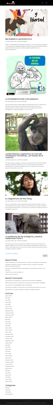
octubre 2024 (8, 338)
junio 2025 (7, 321)
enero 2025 (8, 332)
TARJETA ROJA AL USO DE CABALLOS (14, 272)
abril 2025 (7, 325)
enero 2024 (8, 358)
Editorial (7, 387)
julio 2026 (7, 298)
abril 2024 (7, 351)
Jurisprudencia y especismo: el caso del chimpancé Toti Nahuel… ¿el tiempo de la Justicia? (24, 156)
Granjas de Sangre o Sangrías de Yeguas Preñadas (27, 289)
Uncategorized (9, 394)
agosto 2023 (8, 368)
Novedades (24, 41)
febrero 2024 (8, 355)
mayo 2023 (8, 375)
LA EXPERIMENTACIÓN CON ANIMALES (21, 99)
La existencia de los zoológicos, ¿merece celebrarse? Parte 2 (23, 237)
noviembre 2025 (9, 313)
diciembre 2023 (9, 360)
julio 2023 (7, 370)
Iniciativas (7, 390)
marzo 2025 (8, 328)
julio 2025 (7, 319)
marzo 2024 (8, 353)
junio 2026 (7, 300)
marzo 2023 (8, 379)
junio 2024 (7, 347)
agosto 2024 (8, 343)
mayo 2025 (8, 323)
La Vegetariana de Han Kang (18, 198)
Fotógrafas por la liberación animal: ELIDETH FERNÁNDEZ (28, 280)
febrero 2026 (8, 308)
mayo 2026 (8, 302)
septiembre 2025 (9, 315)
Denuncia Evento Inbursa (11, 274)
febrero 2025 (8, 330)
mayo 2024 (8, 349)
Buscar (45, 255)
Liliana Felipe (10, 41)
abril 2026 (7, 304)
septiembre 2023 (9, 366)
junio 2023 (7, 373)
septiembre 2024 (9, 341)
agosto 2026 (8, 296)
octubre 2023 (8, 364)
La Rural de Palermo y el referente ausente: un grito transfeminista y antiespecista (26, 262)
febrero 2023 (8, 381)
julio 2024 (7, 345)
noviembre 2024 (9, 336)
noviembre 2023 (9, 362)
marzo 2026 (8, 306)
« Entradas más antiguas (11, 253)
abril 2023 (7, 377)
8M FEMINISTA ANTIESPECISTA (18, 39)
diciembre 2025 (9, 311)
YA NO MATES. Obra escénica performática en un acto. (32, 287)
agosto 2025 (8, 317)
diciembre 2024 (9, 334)
